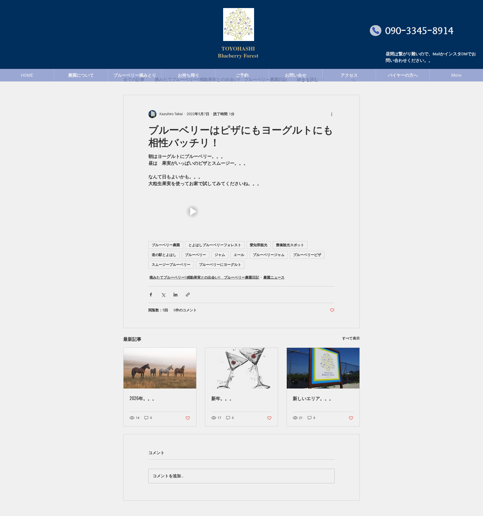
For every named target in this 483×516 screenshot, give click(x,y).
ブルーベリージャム (269, 255)
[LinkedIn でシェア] (175, 294)
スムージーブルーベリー (171, 265)
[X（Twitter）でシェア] (163, 294)
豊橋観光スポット (290, 245)
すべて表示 (351, 338)
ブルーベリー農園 (166, 245)
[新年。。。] (241, 368)
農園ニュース (274, 277)
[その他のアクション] (332, 114)
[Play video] (192, 211)
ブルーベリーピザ (307, 255)
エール (239, 255)
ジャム (220, 255)
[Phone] (375, 30)
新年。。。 (222, 398)
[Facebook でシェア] (150, 294)
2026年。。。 (143, 398)
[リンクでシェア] (187, 294)
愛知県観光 (258, 245)
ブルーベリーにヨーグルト (220, 265)
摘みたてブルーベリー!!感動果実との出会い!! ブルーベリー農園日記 (204, 277)
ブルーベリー (195, 255)
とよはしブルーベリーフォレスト (214, 245)
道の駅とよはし (164, 255)
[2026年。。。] (160, 368)
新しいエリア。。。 (313, 398)
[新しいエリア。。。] (323, 368)
